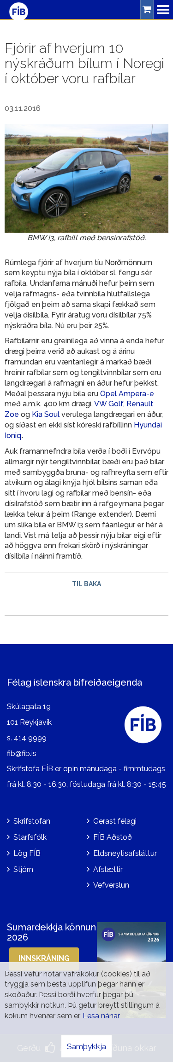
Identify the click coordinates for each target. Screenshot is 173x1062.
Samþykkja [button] (86, 1046)
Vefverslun (111, 885)
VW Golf (108, 403)
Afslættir (108, 869)
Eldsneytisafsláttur (125, 853)
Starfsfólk (30, 837)
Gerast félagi (115, 821)
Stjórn (23, 869)
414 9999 (30, 737)
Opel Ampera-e (127, 393)
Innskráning (44, 958)
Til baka (86, 584)
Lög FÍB (27, 853)
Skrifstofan (31, 821)
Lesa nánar (101, 1015)
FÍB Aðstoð (112, 837)
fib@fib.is (21, 753)
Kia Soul (46, 414)
